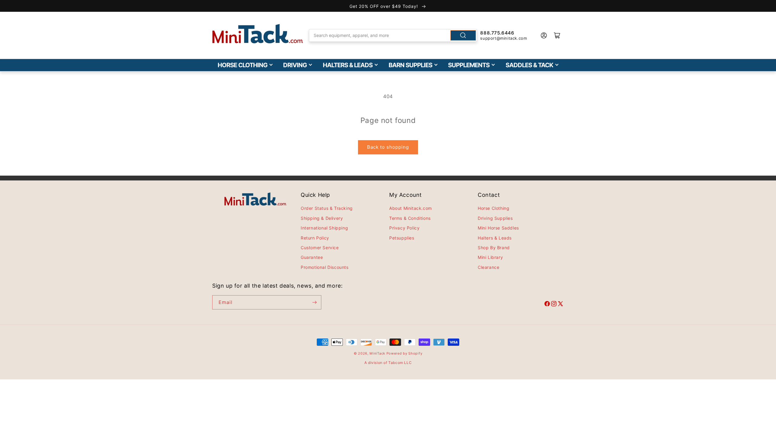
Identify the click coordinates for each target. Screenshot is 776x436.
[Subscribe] (314, 302)
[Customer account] (543, 35)
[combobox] (393, 35)
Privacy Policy (404, 227)
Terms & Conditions (410, 218)
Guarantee (312, 257)
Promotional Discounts (325, 267)
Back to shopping (388, 147)
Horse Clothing (242, 65)
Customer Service (320, 247)
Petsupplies (401, 237)
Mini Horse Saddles (498, 227)
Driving (295, 65)
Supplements (469, 65)
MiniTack (377, 353)
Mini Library (490, 257)
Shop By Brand (494, 247)
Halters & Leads (348, 65)
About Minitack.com (410, 208)
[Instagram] (553, 304)
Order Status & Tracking (327, 208)
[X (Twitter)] (560, 304)
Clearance (488, 267)
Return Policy (315, 237)
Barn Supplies (410, 65)
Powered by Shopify (404, 353)
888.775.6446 (497, 33)
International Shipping (324, 227)
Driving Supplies (495, 218)
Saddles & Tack (529, 65)
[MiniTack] (257, 33)
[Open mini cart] (557, 35)
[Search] (463, 35)
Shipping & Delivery (322, 218)
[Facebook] (547, 304)
